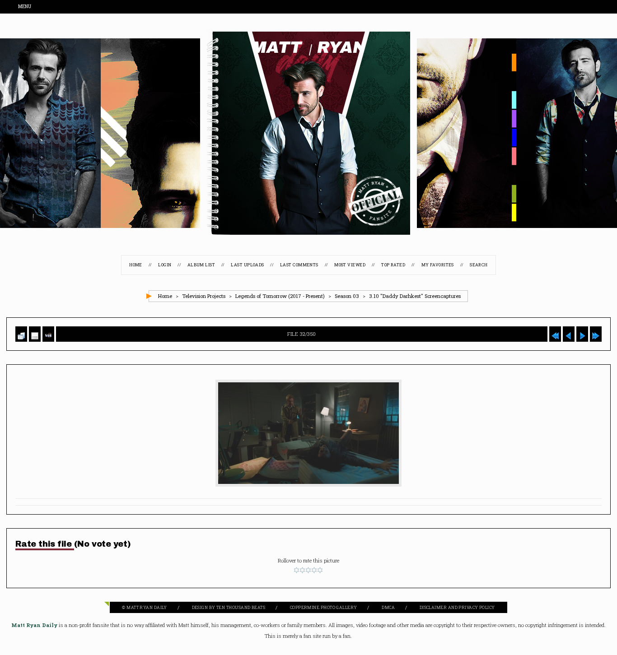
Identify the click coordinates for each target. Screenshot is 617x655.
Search (479, 265)
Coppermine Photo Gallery (323, 607)
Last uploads (247, 265)
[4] (314, 570)
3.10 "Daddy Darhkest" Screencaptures (415, 296)
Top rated (393, 265)
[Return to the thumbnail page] (21, 334)
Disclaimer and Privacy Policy (457, 607)
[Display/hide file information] (34, 334)
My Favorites (437, 265)
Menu (25, 7)
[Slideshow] (48, 334)
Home (135, 265)
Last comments (299, 265)
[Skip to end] (595, 334)
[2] (302, 570)
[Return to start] (555, 334)
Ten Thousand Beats (240, 607)
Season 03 (347, 296)
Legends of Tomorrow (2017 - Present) (280, 296)
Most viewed (349, 265)
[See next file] (582, 334)
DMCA (388, 607)
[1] (296, 570)
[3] (308, 570)
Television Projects (203, 296)
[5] (320, 570)
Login (164, 265)
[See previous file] (568, 334)
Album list (201, 265)
